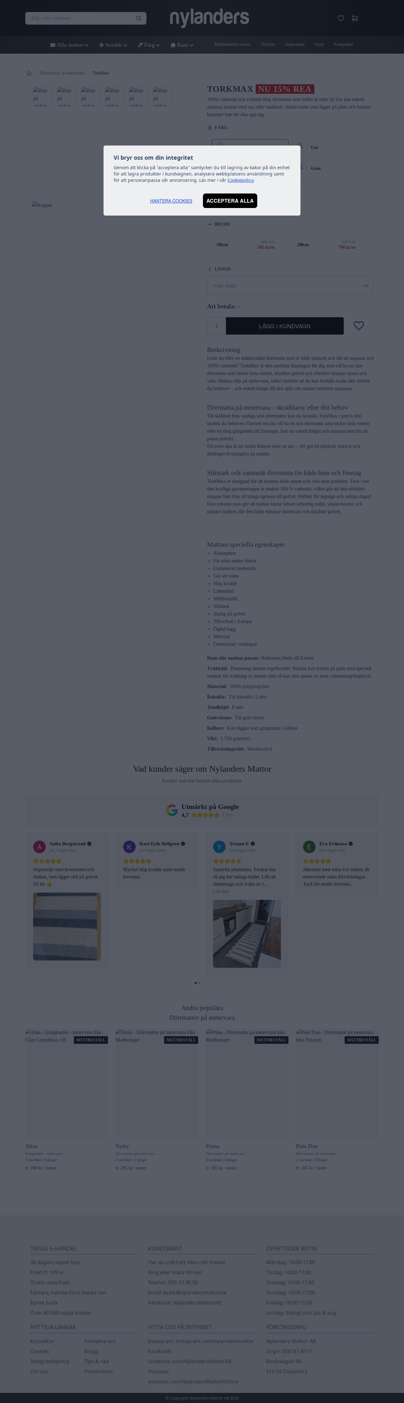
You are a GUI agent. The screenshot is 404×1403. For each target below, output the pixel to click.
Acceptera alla (230, 200)
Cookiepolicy (240, 180)
